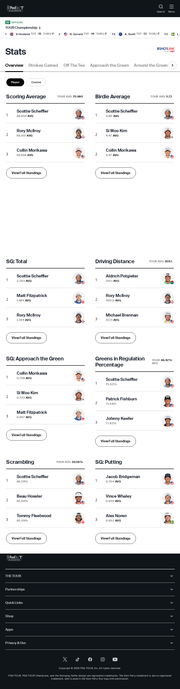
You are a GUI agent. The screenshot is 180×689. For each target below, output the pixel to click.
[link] (15, 8)
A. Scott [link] (130, 34)
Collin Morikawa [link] (32, 150)
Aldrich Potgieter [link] (122, 276)
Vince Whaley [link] (118, 496)
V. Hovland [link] (23, 34)
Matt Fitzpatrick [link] (32, 295)
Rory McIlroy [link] (29, 130)
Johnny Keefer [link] (119, 418)
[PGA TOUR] (14, 558)
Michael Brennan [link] (122, 315)
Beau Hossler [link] (29, 496)
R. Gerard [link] (76, 34)
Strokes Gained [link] (43, 65)
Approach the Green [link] (109, 65)
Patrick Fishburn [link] (121, 399)
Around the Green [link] (151, 65)
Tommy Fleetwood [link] (34, 515)
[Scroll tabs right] (172, 65)
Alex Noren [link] (116, 515)
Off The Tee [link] (74, 65)
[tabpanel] (90, 313)
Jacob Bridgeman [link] (123, 476)
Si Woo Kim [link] (116, 130)
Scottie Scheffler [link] (33, 111)
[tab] (14, 67)
